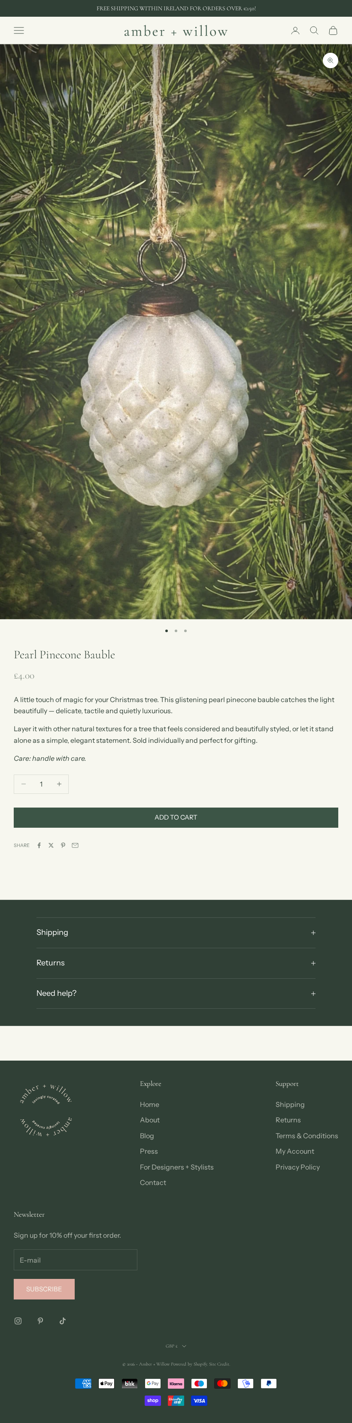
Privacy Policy (298, 1167)
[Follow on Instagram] (18, 1321)
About (150, 1119)
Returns (288, 1119)
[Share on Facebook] (39, 845)
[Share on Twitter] (51, 845)
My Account (295, 1151)
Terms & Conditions (307, 1135)
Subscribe (44, 1289)
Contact (153, 1182)
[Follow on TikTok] (62, 1321)
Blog (147, 1135)
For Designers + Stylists (177, 1167)
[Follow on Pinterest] (40, 1321)
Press (149, 1151)
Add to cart (176, 817)
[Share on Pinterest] (63, 845)
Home (149, 1104)
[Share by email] (75, 845)
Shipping (290, 1104)
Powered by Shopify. (189, 1364)
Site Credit (219, 1364)
